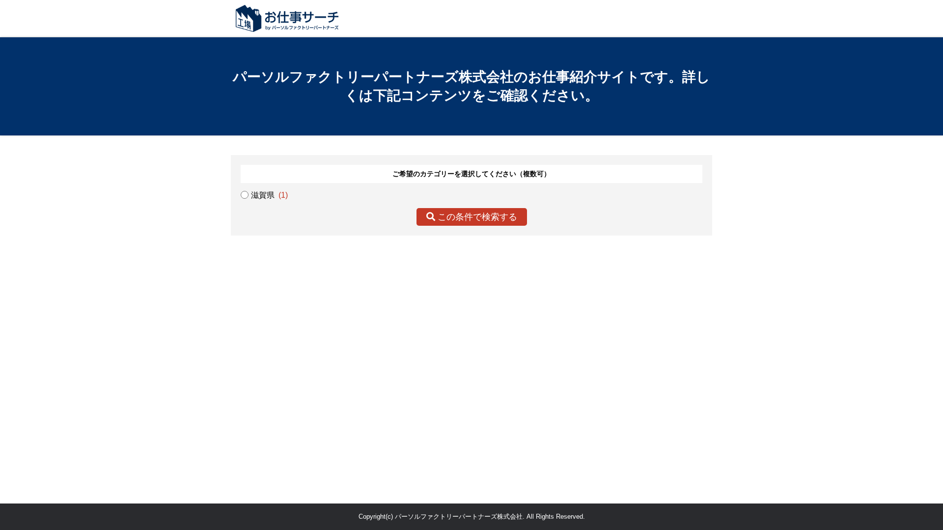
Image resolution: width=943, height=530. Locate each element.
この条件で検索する (476, 217)
